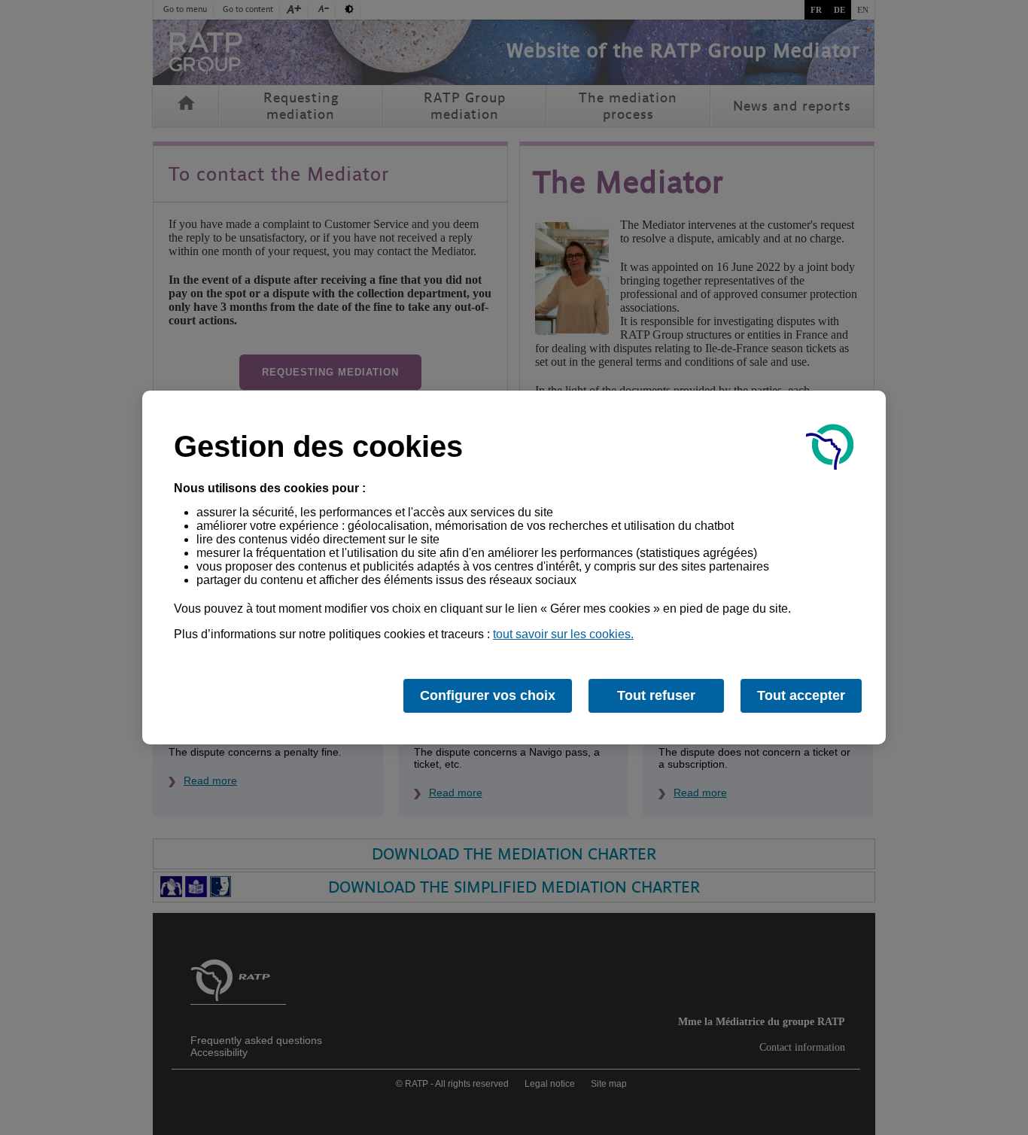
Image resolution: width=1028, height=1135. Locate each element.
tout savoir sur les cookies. (563, 634)
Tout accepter (801, 695)
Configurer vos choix (487, 695)
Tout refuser (656, 695)
